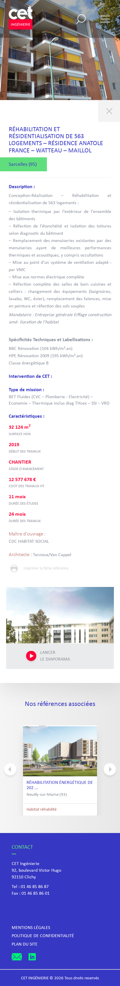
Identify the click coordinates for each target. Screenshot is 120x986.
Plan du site (25, 944)
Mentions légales (31, 928)
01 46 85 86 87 (35, 886)
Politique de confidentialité (43, 936)
